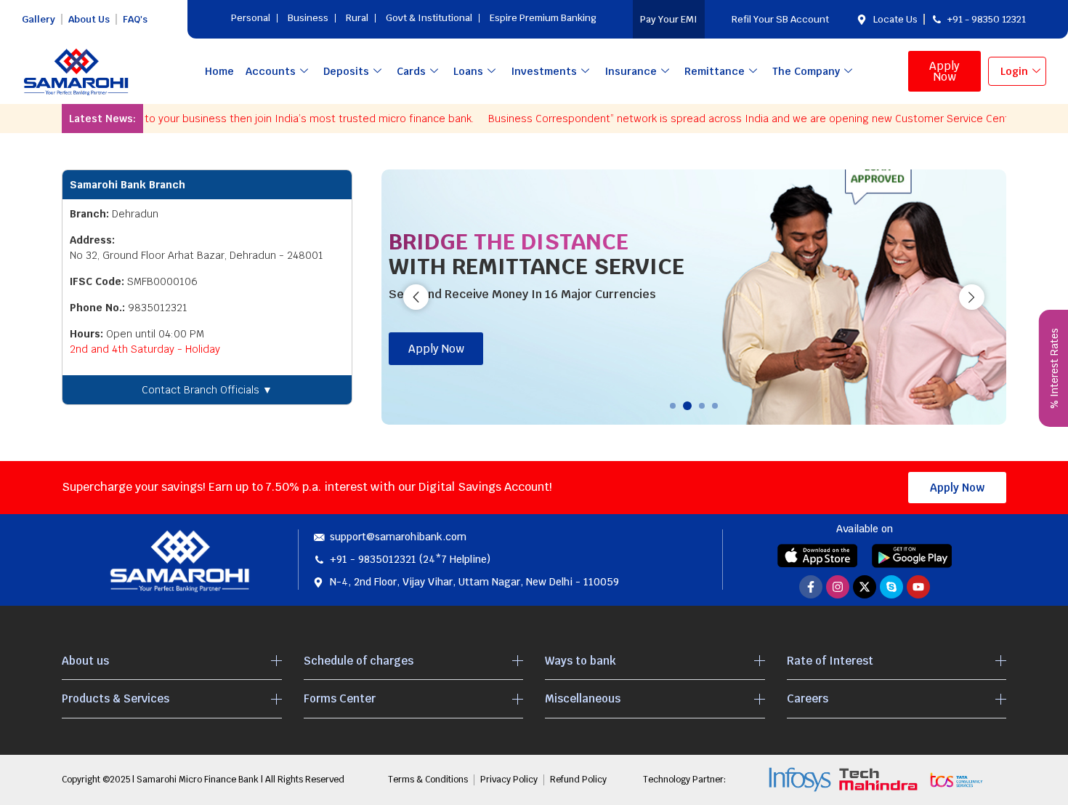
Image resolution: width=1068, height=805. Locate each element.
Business (308, 18)
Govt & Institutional (429, 18)
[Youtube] (918, 586)
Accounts (271, 71)
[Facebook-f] (810, 586)
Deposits (346, 71)
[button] (673, 405)
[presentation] (416, 297)
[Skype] (891, 586)
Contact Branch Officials (207, 389)
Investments (544, 71)
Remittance (714, 71)
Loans (468, 71)
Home (219, 71)
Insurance (630, 71)
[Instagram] (837, 586)
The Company (806, 71)
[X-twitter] (864, 586)
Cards (411, 71)
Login (1014, 71)
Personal (250, 18)
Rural (357, 18)
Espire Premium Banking (543, 18)
